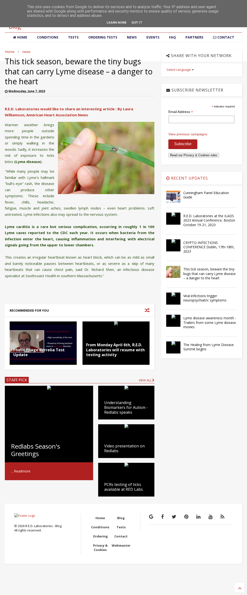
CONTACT (225, 37)
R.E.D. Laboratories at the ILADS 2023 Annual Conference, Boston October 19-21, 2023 (209, 220)
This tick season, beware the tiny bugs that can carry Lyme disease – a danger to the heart (209, 273)
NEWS (132, 37)
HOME (21, 37)
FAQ (172, 37)
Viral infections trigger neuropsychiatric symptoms (204, 298)
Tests (121, 527)
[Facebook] (162, 516)
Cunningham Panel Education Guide (206, 194)
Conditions (100, 527)
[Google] (151, 516)
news (26, 51)
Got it (136, 22)
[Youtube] (210, 516)
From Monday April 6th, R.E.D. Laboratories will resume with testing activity (115, 350)
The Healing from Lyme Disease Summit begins (208, 346)
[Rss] (222, 516)
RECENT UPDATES (189, 178)
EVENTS (152, 37)
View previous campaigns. (188, 134)
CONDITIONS (47, 37)
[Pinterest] (186, 516)
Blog (121, 518)
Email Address (180, 112)
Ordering (100, 536)
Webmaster (121, 545)
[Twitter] (174, 516)
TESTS (73, 37)
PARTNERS (194, 37)
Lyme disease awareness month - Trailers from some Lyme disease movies (209, 322)
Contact (121, 536)
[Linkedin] (198, 516)
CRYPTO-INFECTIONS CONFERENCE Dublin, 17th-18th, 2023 (208, 247)
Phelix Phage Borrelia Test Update (39, 352)
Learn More (117, 22)
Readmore (22, 471)
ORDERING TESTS (102, 37)
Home (9, 51)
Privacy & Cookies (100, 547)
